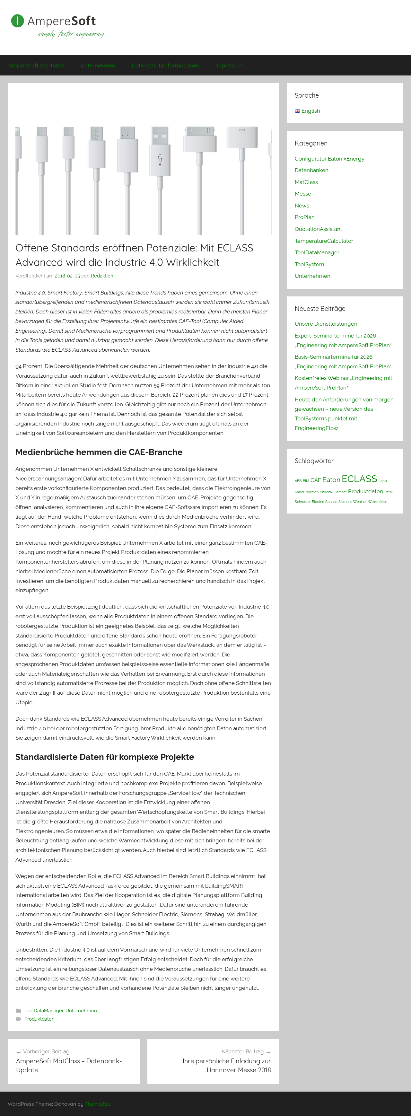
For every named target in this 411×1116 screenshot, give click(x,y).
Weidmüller (377, 502)
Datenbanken (311, 170)
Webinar (360, 502)
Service (331, 502)
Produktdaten (39, 1019)
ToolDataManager (43, 1011)
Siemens (345, 502)
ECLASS (359, 478)
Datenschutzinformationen (165, 65)
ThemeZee (97, 1104)
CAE (315, 480)
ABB (298, 481)
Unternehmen (98, 65)
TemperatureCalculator (324, 241)
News (302, 205)
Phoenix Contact (333, 492)
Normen (312, 492)
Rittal (388, 492)
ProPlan (305, 217)
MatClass (306, 182)
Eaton (331, 480)
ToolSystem (309, 264)
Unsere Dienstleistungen (326, 324)
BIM (306, 481)
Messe (303, 193)
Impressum (229, 65)
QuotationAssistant (318, 229)
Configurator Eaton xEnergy (329, 158)
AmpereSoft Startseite (36, 65)
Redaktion (102, 276)
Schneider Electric (309, 502)
